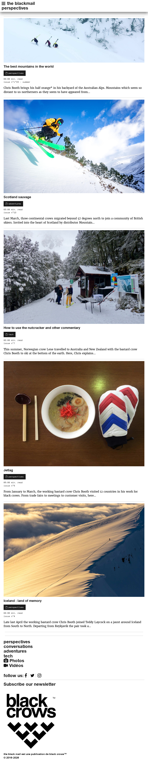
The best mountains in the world (29, 66)
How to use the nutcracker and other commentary (42, 328)
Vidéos (15, 665)
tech (10, 334)
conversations (18, 646)
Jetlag (8, 470)
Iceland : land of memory (23, 601)
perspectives (15, 8)
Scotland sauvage (17, 197)
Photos (16, 660)
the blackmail (21, 3)
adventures (14, 203)
